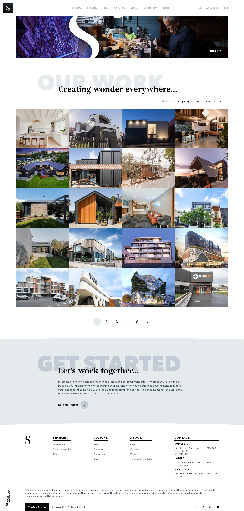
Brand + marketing (62, 449)
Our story (98, 449)
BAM (55, 454)
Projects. (77, 7)
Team (96, 444)
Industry (210, 101)
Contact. (167, 7)
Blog (96, 459)
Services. (92, 7)
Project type (185, 101)
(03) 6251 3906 (181, 465)
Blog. (134, 7)
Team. (105, 7)
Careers (134, 449)
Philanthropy (100, 454)
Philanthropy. (149, 7)
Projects (134, 444)
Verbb (133, 454)
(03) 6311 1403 (181, 454)
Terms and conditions (141, 459)
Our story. (119, 7)
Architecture (59, 444)
